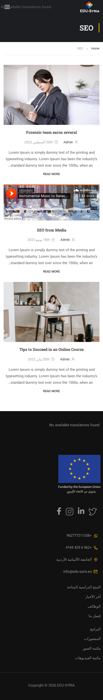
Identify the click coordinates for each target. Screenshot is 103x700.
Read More (51, 174)
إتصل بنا (95, 616)
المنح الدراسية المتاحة (84, 587)
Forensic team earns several (51, 132)
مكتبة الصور (92, 648)
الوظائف (94, 606)
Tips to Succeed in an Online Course (51, 349)
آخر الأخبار (93, 597)
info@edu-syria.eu (77, 571)
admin (68, 142)
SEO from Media (51, 229)
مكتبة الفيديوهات (88, 658)
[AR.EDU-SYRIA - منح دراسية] (77, 6)
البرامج (95, 629)
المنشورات (92, 639)
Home (95, 48)
